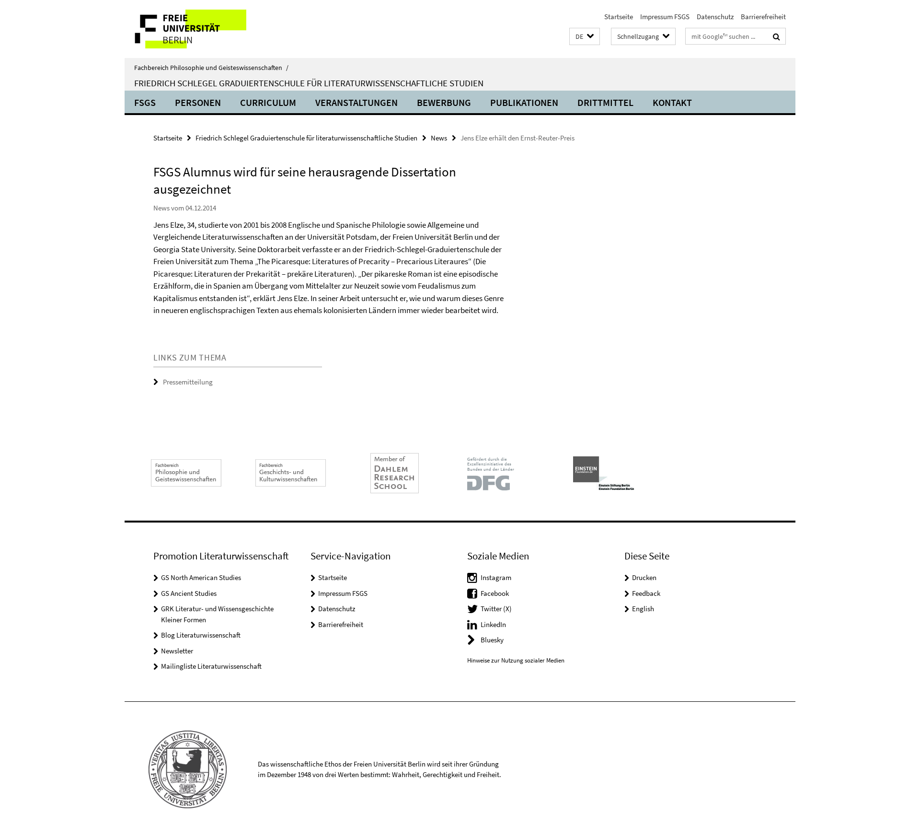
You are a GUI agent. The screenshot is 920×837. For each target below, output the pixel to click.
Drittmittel (605, 102)
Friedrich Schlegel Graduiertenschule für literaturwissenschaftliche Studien (308, 83)
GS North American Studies (201, 577)
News (439, 137)
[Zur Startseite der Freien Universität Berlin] (205, 29)
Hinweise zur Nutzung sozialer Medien (515, 660)
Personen (198, 102)
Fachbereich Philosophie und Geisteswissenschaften (211, 67)
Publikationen (524, 102)
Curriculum (268, 102)
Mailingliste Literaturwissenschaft (211, 666)
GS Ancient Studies (189, 593)
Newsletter (177, 650)
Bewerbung (444, 102)
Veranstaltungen (356, 102)
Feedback (646, 593)
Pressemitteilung (188, 381)
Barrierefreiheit (763, 16)
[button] (584, 37)
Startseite (618, 16)
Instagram (496, 577)
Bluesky (492, 639)
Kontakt (672, 102)
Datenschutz (715, 16)
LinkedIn (493, 624)
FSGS (145, 102)
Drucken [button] (644, 577)
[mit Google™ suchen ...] (776, 36)
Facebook (495, 593)
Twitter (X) (496, 608)
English (643, 608)
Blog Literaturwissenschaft (201, 634)
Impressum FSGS (665, 16)
